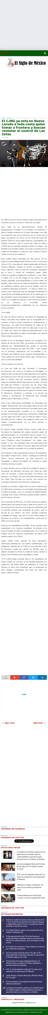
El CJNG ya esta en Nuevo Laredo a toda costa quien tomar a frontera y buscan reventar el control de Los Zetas (23, 127)
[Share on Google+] (14, 677)
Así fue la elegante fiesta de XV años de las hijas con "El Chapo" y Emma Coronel (31, 866)
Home (3, 118)
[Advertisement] (24, 24)
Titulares (10, 118)
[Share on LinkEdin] (42, 677)
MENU (7, 53)
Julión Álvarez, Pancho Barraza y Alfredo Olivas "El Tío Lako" (24, 976)
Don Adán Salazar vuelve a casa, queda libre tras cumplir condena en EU (24, 931)
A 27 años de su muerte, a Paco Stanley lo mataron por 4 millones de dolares (25, 948)
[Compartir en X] (33, 677)
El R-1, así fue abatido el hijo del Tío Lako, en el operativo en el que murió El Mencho (31, 876)
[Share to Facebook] (24, 677)
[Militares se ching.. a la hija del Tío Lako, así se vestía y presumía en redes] (8, 888)
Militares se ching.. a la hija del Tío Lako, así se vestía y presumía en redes (30, 887)
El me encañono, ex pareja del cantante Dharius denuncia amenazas (24, 982)
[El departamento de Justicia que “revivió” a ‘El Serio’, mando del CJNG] (8, 898)
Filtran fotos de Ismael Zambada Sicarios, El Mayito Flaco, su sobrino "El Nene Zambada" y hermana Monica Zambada (23, 963)
